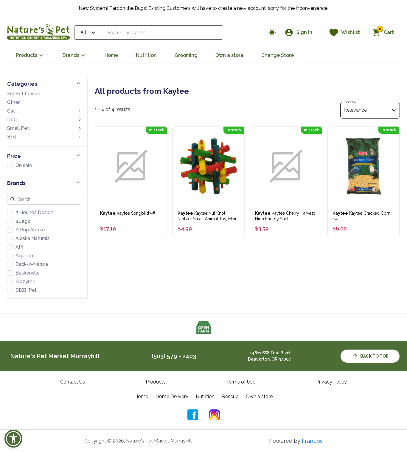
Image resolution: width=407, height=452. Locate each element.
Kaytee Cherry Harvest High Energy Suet (285, 216)
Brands (71, 55)
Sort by (350, 102)
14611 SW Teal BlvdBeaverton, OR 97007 (269, 355)
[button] (13, 438)
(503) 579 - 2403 (174, 356)
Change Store (277, 55)
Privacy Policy (331, 382)
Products (26, 55)
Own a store (229, 55)
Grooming (186, 55)
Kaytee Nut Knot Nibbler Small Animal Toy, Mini (207, 216)
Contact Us (72, 382)
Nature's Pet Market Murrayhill (55, 356)
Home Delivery (172, 396)
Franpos (312, 441)
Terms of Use (240, 382)
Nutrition (146, 55)
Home (111, 55)
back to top (374, 356)
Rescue (230, 396)
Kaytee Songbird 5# (127, 213)
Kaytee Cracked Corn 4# (361, 216)
